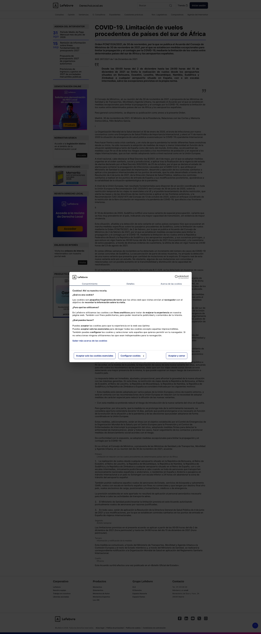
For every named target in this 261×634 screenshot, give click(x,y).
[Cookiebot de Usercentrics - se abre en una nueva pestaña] (177, 277)
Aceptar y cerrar (176, 355)
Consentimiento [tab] (89, 284)
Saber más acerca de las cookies (89, 340)
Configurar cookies (131, 355)
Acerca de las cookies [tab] (171, 284)
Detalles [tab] (131, 284)
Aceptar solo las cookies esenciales (94, 355)
